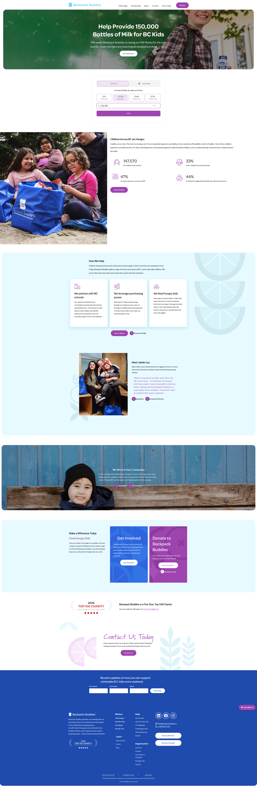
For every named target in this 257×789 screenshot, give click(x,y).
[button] (247, 707)
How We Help (136, 6)
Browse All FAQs (140, 333)
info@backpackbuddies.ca (167, 723)
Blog (117, 748)
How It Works (119, 333)
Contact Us (128, 653)
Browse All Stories (156, 399)
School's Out (119, 729)
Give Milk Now (128, 54)
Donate (182, 5)
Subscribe (158, 691)
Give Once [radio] (114, 84)
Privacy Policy (108, 775)
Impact (146, 6)
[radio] (104, 97)
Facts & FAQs (120, 741)
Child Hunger (123, 6)
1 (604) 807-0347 (164, 726)
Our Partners (137, 486)
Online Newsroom (141, 732)
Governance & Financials (140, 756)
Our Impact (119, 725)
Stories (118, 744)
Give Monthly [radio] (146, 84)
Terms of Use (128, 775)
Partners (138, 751)
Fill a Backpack (140, 725)
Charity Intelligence (151, 609)
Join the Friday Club (141, 722)
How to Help (166, 6)
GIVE (128, 113)
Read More (140, 399)
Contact (138, 764)
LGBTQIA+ (148, 775)
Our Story (155, 6)
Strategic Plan (140, 761)
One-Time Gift (167, 565)
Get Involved (139, 718)
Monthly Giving (170, 572)
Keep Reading (119, 190)
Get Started (128, 563)
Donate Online (167, 736)
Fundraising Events (141, 729)
